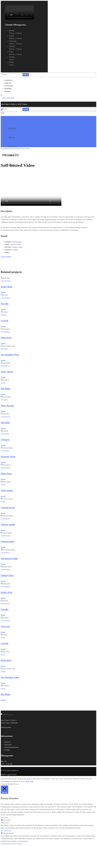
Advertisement (5, 281)
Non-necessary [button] (6, 831)
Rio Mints (5, 388)
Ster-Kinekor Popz (10, 354)
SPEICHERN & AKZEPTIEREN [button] (11, 844)
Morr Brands (7, 405)
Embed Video (7, 575)
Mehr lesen (30, 781)
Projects (8, 148)
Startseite (3, 148)
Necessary (7, 820)
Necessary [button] (4, 817)
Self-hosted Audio (9, 558)
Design (3, 383)
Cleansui (5, 439)
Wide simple (7, 490)
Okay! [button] (23, 781)
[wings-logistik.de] (7, 98)
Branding (4, 315)
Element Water (8, 456)
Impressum (8, 744)
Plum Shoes (6, 473)
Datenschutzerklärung (12, 747)
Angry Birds (7, 371)
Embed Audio (7, 541)
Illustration (4, 349)
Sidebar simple (8, 524)
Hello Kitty (6, 337)
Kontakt (7, 750)
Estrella (4, 303)
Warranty (5, 626)
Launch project (6, 256)
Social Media (15, 148)
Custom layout (8, 507)
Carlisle (4, 320)
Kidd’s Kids (6, 286)
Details (3, 292)
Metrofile (5, 422)
